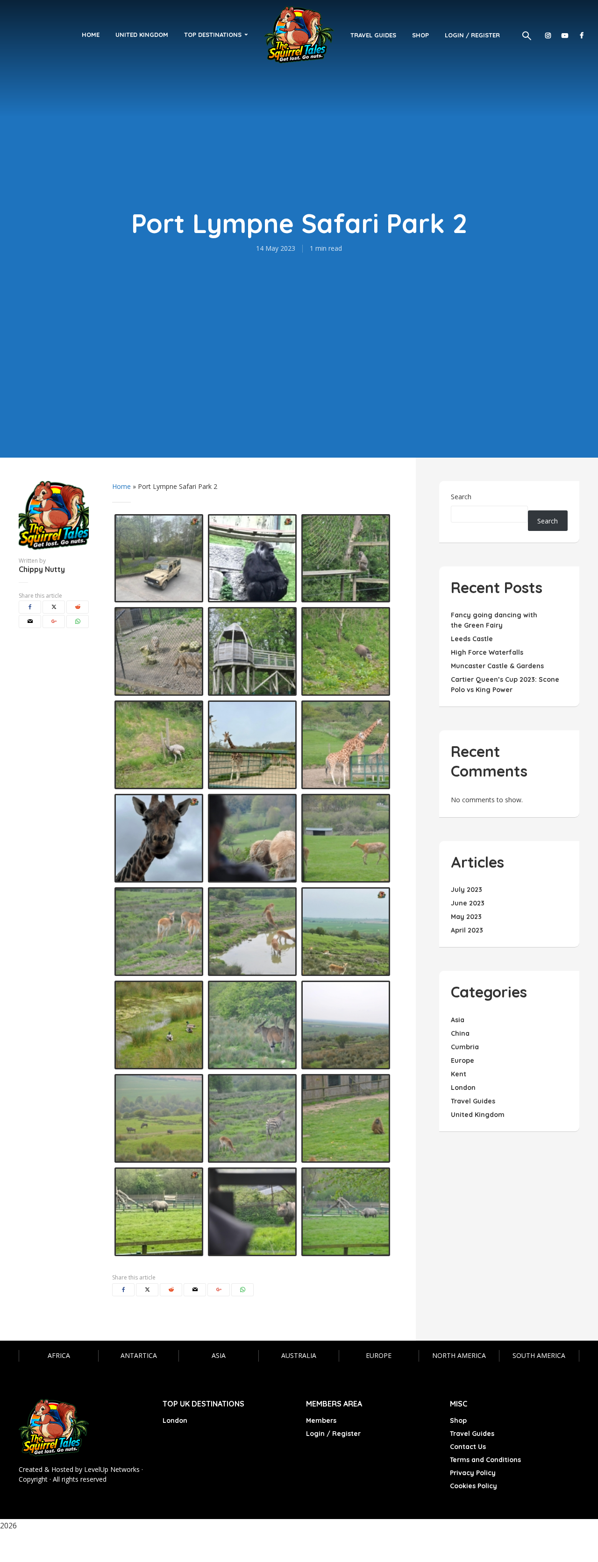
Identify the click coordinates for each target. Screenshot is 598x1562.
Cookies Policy (473, 1486)
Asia (219, 1355)
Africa (59, 1355)
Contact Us (468, 1446)
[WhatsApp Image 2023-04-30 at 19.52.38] (158, 1211)
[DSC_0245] (252, 1118)
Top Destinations (213, 34)
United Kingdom (141, 34)
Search (461, 497)
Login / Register (472, 35)
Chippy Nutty (42, 569)
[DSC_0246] (158, 931)
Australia (298, 1355)
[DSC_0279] (345, 1118)
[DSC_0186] (345, 558)
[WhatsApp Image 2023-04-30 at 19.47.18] (252, 744)
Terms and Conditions (485, 1460)
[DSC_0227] (252, 1025)
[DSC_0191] (252, 1211)
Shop (420, 35)
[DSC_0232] (345, 1025)
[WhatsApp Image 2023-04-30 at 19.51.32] (345, 931)
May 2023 (466, 916)
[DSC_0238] (158, 1118)
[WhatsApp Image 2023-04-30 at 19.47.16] (158, 838)
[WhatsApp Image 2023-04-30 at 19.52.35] (158, 558)
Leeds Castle (472, 639)
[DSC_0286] (345, 1211)
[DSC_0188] (158, 651)
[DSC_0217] (345, 744)
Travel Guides (373, 35)
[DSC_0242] (252, 931)
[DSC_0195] (158, 744)
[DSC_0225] (158, 1025)
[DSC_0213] (345, 838)
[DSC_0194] (345, 651)
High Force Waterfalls (487, 652)
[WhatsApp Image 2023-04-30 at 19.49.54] (252, 558)
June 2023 (467, 903)
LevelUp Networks (112, 1469)
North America (459, 1355)
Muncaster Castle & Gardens (497, 666)
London (175, 1420)
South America (539, 1355)
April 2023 (467, 930)
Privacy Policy (473, 1473)
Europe (379, 1355)
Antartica (139, 1355)
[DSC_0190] (252, 651)
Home (91, 34)
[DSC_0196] (252, 838)
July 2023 (466, 889)
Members (321, 1420)
